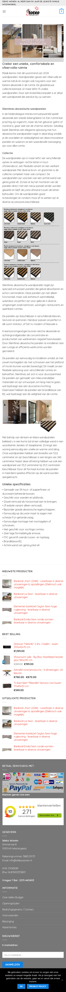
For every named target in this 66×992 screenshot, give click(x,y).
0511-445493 (26, 880)
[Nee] (62, 980)
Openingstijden (10, 903)
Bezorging (8, 921)
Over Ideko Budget (12, 897)
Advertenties (9, 927)
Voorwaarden (10, 915)
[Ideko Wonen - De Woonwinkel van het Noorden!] (33, 11)
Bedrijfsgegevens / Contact (18, 909)
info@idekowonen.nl (20, 860)
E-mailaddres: (10, 945)
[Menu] (4, 11)
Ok (21, 986)
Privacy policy (37, 986)
